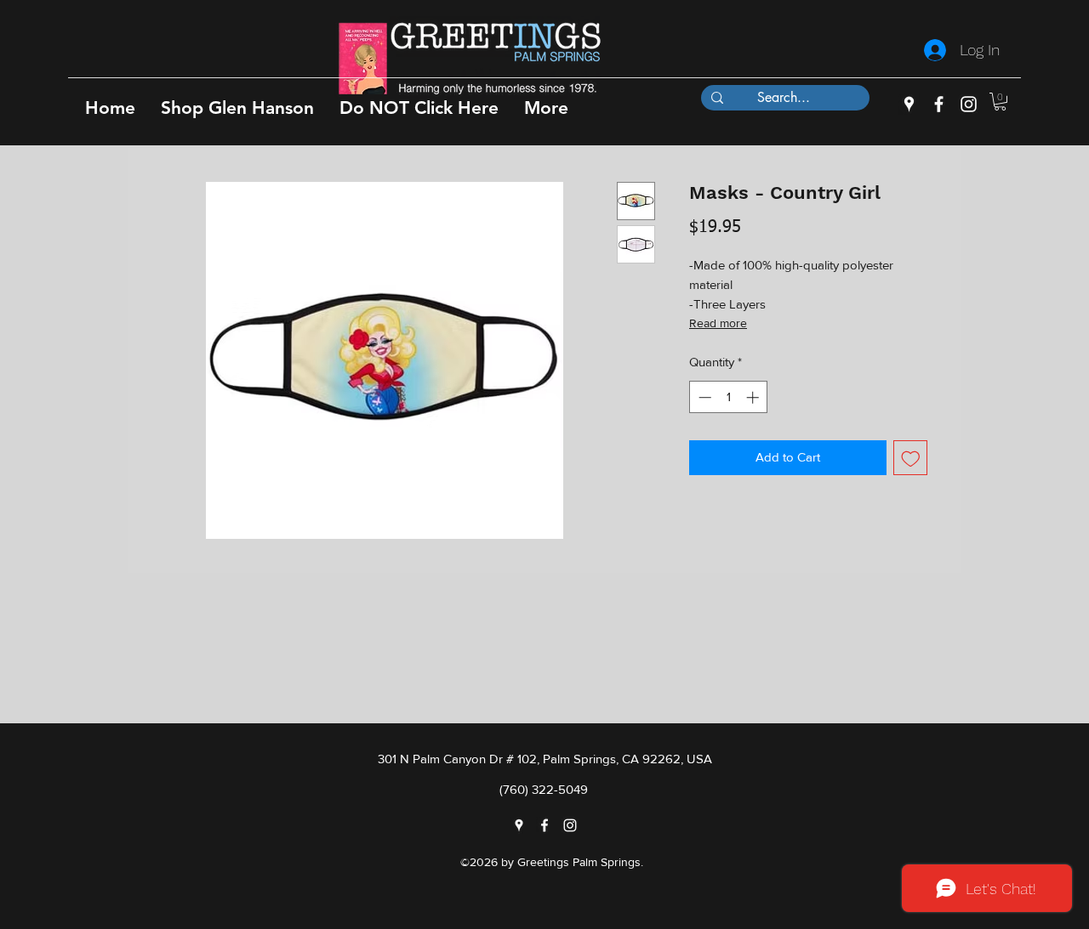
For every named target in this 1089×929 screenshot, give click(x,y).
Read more (718, 323)
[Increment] (754, 397)
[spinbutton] (729, 397)
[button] (237, 107)
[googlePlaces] (909, 104)
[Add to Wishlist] (910, 457)
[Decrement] (703, 397)
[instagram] (968, 104)
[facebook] (938, 104)
